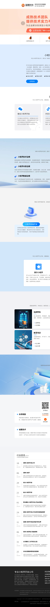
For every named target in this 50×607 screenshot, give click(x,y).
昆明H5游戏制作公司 (44, 601)
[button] (23, 23)
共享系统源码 (34, 592)
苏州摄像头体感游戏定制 (26, 590)
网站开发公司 (40, 603)
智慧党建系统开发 (24, 594)
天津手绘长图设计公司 (38, 590)
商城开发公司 (46, 603)
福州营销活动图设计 (25, 592)
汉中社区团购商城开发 (34, 601)
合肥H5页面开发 (33, 603)
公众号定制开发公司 (25, 601)
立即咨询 (32, 81)
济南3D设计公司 (42, 592)
